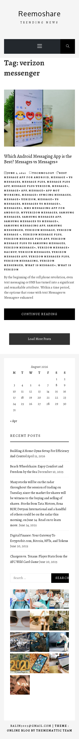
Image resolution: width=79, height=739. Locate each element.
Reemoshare (39, 13)
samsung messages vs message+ (31, 221)
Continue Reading (39, 314)
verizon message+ (20, 247)
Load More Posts (39, 339)
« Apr (13, 421)
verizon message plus (42, 234)
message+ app (15, 190)
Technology (43, 173)
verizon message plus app (26, 238)
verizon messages (34, 252)
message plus (33, 181)
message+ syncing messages (46, 194)
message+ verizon (20, 199)
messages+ (13, 208)
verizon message (40, 230)
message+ (60, 186)
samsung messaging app (24, 225)
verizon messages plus (49, 256)
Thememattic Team (54, 730)
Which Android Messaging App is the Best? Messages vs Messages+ (38, 159)
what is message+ (40, 265)
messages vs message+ (41, 203)
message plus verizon (31, 186)
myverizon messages (39, 212)
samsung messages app (41, 216)
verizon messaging (21, 260)
